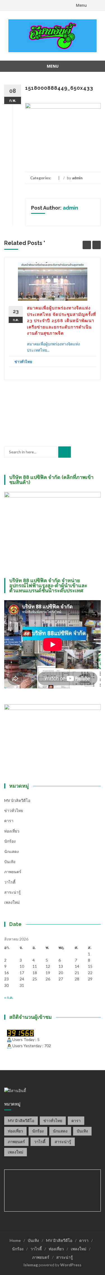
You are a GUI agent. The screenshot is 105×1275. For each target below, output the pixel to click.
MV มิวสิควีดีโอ (17, 800)
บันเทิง (9, 861)
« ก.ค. (8, 997)
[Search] (64, 452)
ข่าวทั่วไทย (23, 361)
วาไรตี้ (9, 882)
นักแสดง (11, 851)
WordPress (70, 1264)
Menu (81, 5)
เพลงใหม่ (12, 902)
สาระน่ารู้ (12, 892)
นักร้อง (10, 841)
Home (15, 1240)
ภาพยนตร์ (12, 871)
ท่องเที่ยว (11, 831)
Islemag (31, 1264)
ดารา (8, 820)
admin (77, 178)
